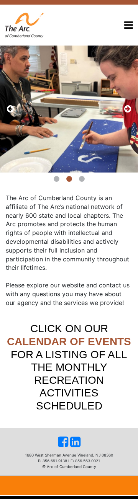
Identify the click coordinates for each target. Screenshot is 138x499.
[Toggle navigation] (128, 25)
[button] (10, 109)
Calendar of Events (69, 341)
